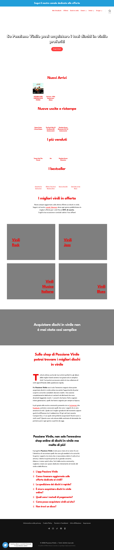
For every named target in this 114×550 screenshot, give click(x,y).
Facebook (36, 408)
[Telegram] (49, 528)
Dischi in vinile (74, 10)
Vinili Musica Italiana (47, 287)
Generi (83, 10)
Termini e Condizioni (61, 523)
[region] (57, 42)
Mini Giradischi (56, 10)
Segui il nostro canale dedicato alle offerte (57, 3)
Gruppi (98, 10)
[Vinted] (65, 528)
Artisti (90, 10)
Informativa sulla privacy (32, 523)
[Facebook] (61, 528)
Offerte (65, 10)
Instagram (73, 405)
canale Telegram (51, 207)
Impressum (87, 523)
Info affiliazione (75, 523)
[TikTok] (57, 528)
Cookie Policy (47, 523)
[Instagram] (53, 528)
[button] (57, 42)
